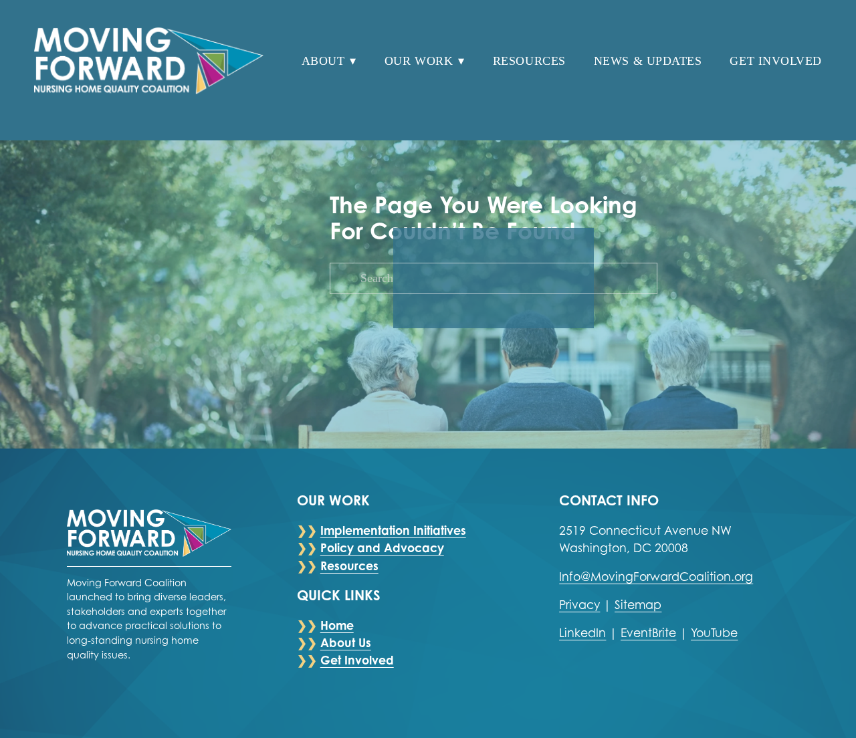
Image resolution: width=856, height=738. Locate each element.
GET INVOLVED (775, 61)
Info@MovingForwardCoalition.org (656, 577)
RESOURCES (529, 61)
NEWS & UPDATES (648, 61)
